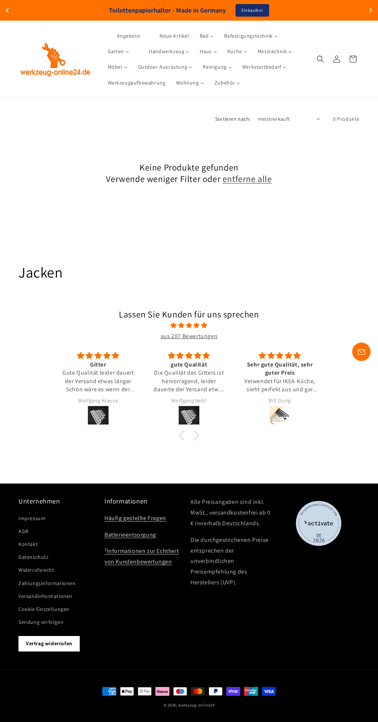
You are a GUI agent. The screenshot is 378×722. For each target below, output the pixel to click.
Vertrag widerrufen (49, 643)
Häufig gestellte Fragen (135, 518)
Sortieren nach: (233, 119)
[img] (188, 325)
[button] (320, 59)
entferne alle (247, 179)
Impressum (31, 518)
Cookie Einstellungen (43, 609)
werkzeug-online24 (196, 705)
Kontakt (28, 544)
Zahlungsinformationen (47, 583)
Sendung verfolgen (40, 622)
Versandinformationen (45, 596)
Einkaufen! (252, 10)
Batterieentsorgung (130, 535)
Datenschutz (33, 557)
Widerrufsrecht (36, 570)
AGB (23, 531)
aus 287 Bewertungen (189, 336)
